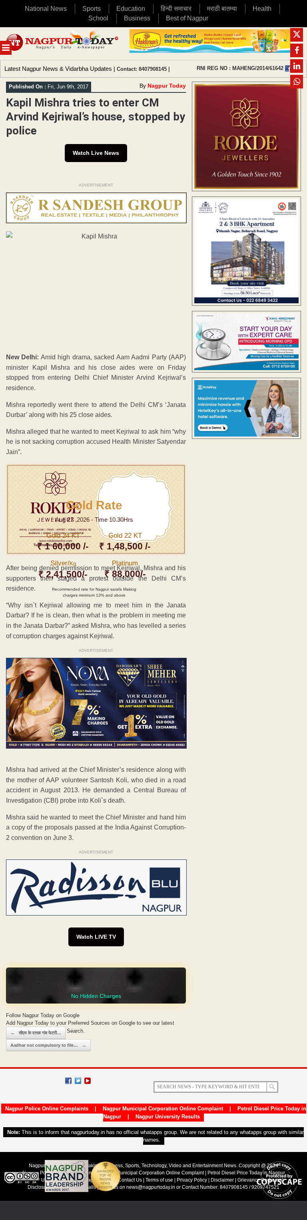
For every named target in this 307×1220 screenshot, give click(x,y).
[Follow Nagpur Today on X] (78, 1081)
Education (130, 8)
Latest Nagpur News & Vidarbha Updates (58, 68)
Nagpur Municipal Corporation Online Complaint (163, 1109)
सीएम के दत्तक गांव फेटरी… (35, 1032)
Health (262, 8)
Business (137, 18)
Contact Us (130, 1180)
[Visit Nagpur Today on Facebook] (288, 68)
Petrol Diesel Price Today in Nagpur (246, 1173)
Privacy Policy (192, 1180)
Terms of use (159, 1180)
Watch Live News (96, 153)
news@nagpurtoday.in (150, 1187)
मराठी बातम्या (222, 8)
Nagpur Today (167, 85)
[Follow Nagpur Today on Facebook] (68, 1081)
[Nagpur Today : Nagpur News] (63, 43)
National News (46, 8)
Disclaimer (223, 1180)
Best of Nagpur (187, 18)
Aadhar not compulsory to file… (48, 1045)
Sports (91, 8)
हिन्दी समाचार (176, 8)
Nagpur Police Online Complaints (46, 1109)
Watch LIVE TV (96, 937)
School (98, 18)
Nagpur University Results (168, 1117)
